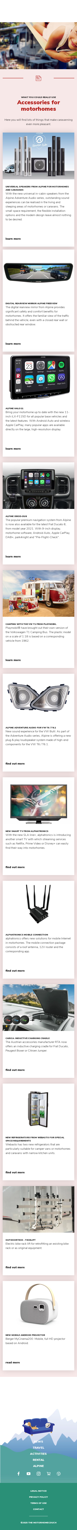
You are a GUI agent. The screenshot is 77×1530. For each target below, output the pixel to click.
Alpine (38, 1466)
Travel (38, 1448)
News (38, 1442)
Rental (38, 1460)
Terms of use (38, 1503)
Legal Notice (38, 1491)
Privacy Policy (38, 1497)
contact (38, 1509)
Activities (38, 1454)
